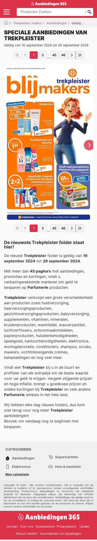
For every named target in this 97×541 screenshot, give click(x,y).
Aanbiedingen (57, 23)
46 (63, 55)
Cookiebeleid (45, 526)
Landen (84, 526)
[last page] (80, 55)
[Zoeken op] (89, 12)
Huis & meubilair (68, 467)
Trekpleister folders (27, 23)
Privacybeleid (66, 526)
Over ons (26, 526)
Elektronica (21, 467)
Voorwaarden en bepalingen (60, 533)
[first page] (17, 55)
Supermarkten (66, 457)
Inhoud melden (27, 533)
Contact (12, 526)
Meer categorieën (17, 474)
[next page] (72, 55)
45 (54, 55)
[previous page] (25, 55)
